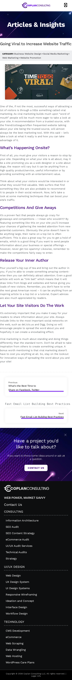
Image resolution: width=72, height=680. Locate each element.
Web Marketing (10, 58)
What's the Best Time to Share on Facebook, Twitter (23, 387)
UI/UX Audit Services (19, 545)
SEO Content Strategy (20, 533)
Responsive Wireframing (21, 594)
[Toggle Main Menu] (66, 5)
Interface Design (16, 607)
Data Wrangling (16, 649)
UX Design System (17, 581)
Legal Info (36, 676)
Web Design (13, 575)
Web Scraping (14, 643)
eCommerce (13, 637)
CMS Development (18, 630)
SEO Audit (12, 526)
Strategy (11, 558)
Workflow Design (17, 613)
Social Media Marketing (55, 54)
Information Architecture (22, 520)
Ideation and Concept (20, 600)
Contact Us (36, 468)
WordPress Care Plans (20, 662)
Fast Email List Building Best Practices (42, 416)
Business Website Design (27, 54)
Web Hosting (14, 656)
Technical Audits (16, 552)
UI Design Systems (18, 588)
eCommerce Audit (17, 539)
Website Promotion (30, 58)
